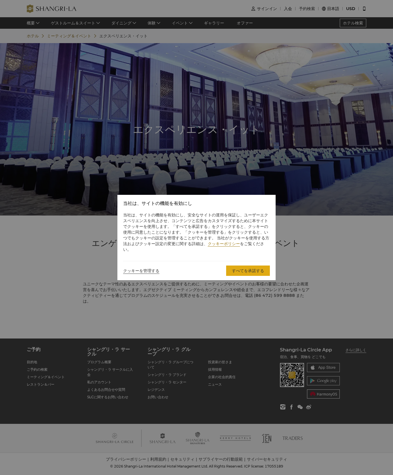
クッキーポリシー (224, 243)
